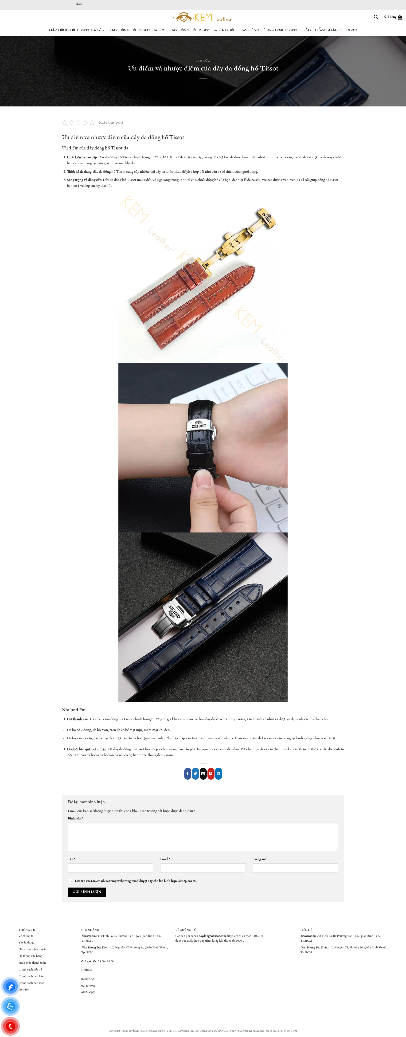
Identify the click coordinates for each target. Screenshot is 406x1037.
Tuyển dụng (26, 942)
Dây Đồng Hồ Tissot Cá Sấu (76, 30)
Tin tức (203, 61)
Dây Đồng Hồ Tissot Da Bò (137, 30)
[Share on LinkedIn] (218, 774)
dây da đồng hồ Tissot (157, 138)
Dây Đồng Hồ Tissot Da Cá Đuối (202, 30)
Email (165, 859)
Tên (71, 859)
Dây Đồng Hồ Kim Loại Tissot (268, 30)
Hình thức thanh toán (32, 963)
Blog (351, 30)
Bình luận (75, 818)
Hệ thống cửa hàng (30, 956)
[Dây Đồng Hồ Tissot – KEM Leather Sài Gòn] (203, 17)
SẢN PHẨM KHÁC (320, 30)
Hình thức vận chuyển (33, 949)
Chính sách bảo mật (31, 983)
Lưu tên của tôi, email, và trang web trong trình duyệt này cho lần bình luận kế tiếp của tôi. (136, 881)
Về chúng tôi (27, 936)
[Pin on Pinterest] (211, 774)
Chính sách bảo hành (32, 976)
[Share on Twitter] (195, 774)
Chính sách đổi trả (30, 969)
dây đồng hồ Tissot (105, 148)
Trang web (260, 859)
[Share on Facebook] (187, 774)
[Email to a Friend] (203, 774)
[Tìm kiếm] (376, 17)
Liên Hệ (24, 989)
